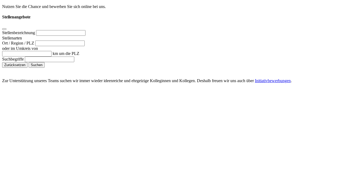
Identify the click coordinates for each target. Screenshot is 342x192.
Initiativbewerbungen (273, 80)
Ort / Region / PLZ (18, 43)
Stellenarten (12, 38)
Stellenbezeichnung (19, 32)
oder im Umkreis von (20, 48)
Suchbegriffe (13, 59)
